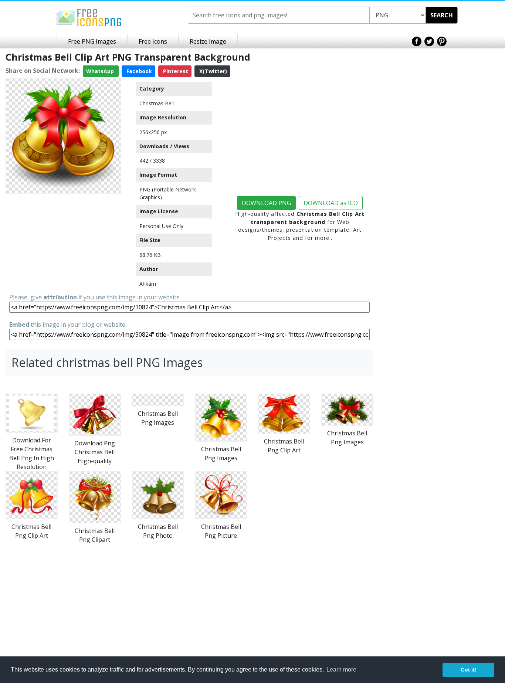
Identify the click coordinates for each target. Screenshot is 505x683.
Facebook (138, 71)
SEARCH (441, 15)
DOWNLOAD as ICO (331, 203)
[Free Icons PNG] (89, 17)
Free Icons (153, 41)
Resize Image (208, 41)
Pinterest (175, 71)
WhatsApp (100, 71)
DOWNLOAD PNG (266, 203)
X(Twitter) (212, 71)
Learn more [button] (341, 669)
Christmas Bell (156, 103)
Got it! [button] (469, 670)
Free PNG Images (92, 41)
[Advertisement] (63, 243)
